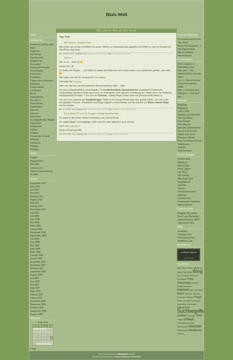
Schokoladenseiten (187, 191)
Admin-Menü (187, 268)
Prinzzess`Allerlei (186, 137)
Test (199, 315)
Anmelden (182, 231)
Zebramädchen (185, 204)
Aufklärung (197, 268)
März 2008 (35, 252)
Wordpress (195, 330)
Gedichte (195, 283)
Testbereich (36, 126)
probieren (73, 126)
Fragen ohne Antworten (41, 80)
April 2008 (35, 248)
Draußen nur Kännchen (189, 114)
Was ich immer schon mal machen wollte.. (189, 83)
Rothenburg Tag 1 (186, 67)
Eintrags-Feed (184, 234)
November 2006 (38, 304)
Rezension (195, 301)
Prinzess (77, 81)
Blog (197, 271)
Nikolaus (196, 294)
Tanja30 (181, 147)
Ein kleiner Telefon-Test (77, 42)
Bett (185, 272)
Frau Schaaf (184, 121)
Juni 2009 (35, 219)
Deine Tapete (184, 168)
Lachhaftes (35, 90)
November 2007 (38, 265)
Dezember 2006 (38, 301)
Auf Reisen (35, 54)
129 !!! (67, 57)
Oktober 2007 (36, 268)
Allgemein (35, 51)
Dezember (194, 276)
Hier (97, 77)
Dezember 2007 (38, 262)
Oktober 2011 (36, 196)
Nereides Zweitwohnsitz (189, 127)
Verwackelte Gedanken (189, 201)
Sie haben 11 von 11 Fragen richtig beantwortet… (92, 113)
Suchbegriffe (191, 311)
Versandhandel (183, 323)
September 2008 (38, 235)
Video (192, 323)
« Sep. (33, 348)
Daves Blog (183, 165)
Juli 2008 (34, 239)
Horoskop (35, 84)
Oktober (189, 297)
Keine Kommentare (123, 54)
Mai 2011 (34, 203)
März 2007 (35, 291)
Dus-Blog (182, 172)
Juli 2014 (34, 189)
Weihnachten (182, 327)
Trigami (180, 320)
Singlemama (184, 144)
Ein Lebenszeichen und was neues (189, 73)
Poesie (180, 301)
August (180, 272)
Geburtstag (183, 282)
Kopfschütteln (37, 87)
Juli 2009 (34, 216)
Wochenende (182, 330)
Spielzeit (34, 110)
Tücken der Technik (40, 136)
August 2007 (36, 275)
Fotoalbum (35, 77)
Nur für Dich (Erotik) (187, 131)
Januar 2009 (36, 229)
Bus (178, 276)
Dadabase (182, 162)
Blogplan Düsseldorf (187, 213)
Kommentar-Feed (186, 237)
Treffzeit (34, 133)
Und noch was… (186, 55)
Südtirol (181, 315)
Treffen (33, 129)
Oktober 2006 (36, 307)
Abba (179, 268)
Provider (186, 301)
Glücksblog (183, 175)
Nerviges (188, 294)
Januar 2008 (36, 258)
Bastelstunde (36, 57)
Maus (201, 290)
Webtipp (34, 146)
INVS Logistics (185, 64)
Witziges (34, 149)
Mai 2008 (34, 245)
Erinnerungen (36, 70)
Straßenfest (191, 304)
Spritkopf (182, 195)
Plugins (34, 157)
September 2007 (38, 271)
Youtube (180, 334)
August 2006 (36, 314)
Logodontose (184, 182)
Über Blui (34, 164)
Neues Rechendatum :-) (189, 46)
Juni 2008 (35, 242)
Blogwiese (183, 108)
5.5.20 (126, 354)
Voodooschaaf (185, 150)
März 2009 (35, 225)
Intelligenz (188, 286)
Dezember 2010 (38, 209)
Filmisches (35, 74)
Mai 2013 (34, 193)
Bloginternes (36, 61)
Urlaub (189, 319)
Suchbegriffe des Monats (42, 120)
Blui (179, 90)
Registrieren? (36, 161)
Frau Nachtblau (185, 118)
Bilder (189, 272)
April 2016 (35, 186)
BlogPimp (182, 105)
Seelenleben (36, 106)
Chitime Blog (184, 159)
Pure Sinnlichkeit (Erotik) (190, 140)
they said (182, 70)
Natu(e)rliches (37, 97)
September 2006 (38, 311)
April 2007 (35, 288)
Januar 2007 (36, 298)
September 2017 (38, 183)
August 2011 (36, 199)
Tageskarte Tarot (186, 223)
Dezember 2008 (38, 232)
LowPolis (182, 185)
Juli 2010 (34, 212)
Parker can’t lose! (186, 134)
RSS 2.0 (100, 54)
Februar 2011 (36, 206)
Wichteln (194, 326)
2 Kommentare (122, 134)
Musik (33, 93)
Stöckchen (35, 116)
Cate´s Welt (183, 111)
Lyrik (196, 290)
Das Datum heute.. (187, 49)
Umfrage (34, 139)
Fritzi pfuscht (184, 124)
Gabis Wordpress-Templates (128, 357)
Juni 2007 (35, 281)
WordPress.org (185, 241)
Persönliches (36, 103)
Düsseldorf (35, 64)
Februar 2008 (36, 255)
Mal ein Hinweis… (186, 52)
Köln (191, 290)
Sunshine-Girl (184, 198)
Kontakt (34, 174)
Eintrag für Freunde (39, 67)
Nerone (181, 188)
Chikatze (182, 93)
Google (180, 286)
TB (106, 54)
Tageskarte (35, 123)
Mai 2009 (34, 222)
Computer (185, 276)
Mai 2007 (34, 284)
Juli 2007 (34, 278)
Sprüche (34, 113)
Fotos (190, 278)
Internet (183, 289)
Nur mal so (35, 100)
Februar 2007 (36, 294)
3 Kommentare (130, 109)
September (181, 304)
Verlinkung (35, 143)
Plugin (198, 296)
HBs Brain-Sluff (185, 178)
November (181, 297)
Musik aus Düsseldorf (188, 216)
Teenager (191, 316)
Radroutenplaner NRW (188, 219)
